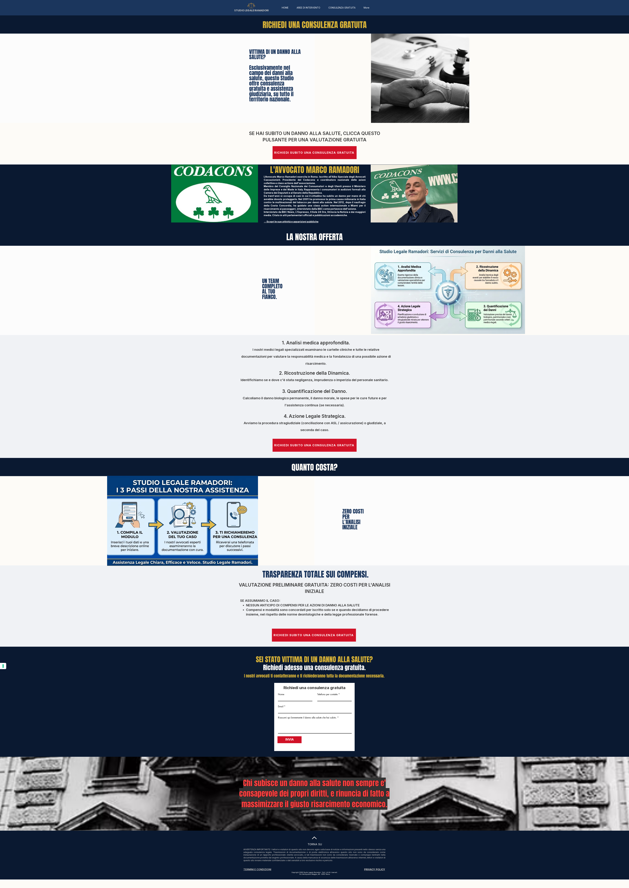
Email (280, 706)
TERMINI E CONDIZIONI (257, 869)
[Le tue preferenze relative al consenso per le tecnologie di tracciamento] (3, 666)
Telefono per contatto (327, 694)
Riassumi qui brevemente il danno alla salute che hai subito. (307, 717)
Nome (281, 694)
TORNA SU (315, 844)
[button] (308, 8)
